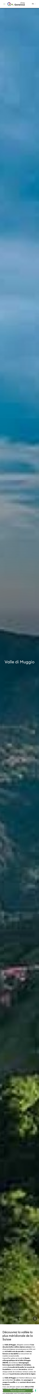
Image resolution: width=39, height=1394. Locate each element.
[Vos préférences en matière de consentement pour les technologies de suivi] (35, 1390)
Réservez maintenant (17, 1391)
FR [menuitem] (33, 4)
